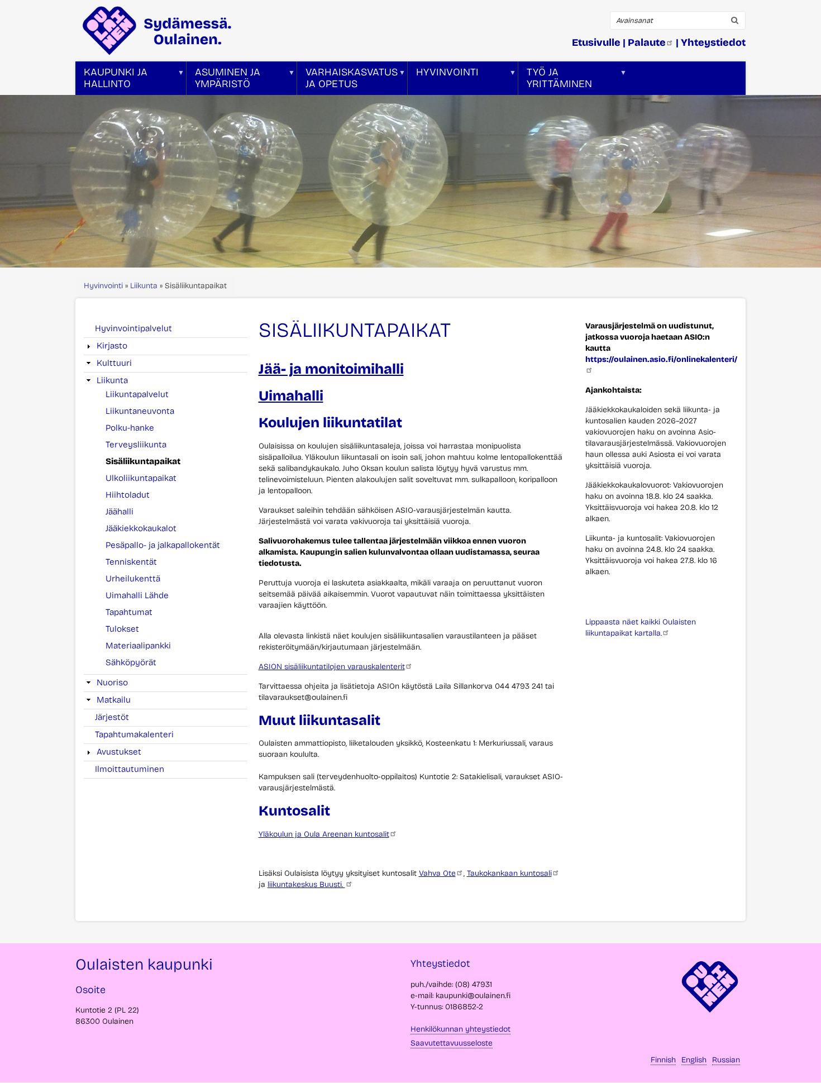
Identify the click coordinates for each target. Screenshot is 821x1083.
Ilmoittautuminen (129, 769)
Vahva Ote (437, 873)
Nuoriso (112, 683)
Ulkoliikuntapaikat (141, 478)
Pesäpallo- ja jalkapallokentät (163, 545)
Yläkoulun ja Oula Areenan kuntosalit (324, 834)
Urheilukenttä (133, 579)
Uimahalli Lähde (137, 595)
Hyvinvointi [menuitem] (443, 80)
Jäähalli (119, 512)
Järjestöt (112, 717)
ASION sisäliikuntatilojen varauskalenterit (332, 666)
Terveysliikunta (136, 445)
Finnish (663, 1060)
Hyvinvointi (103, 285)
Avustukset (119, 752)
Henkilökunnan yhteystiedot (460, 1029)
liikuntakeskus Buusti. (306, 884)
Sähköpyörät (131, 662)
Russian (726, 1060)
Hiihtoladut (128, 495)
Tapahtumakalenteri (134, 734)
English (694, 1060)
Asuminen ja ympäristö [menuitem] (223, 80)
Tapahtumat (129, 612)
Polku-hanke (130, 428)
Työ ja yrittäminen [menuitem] (555, 80)
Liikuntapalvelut (137, 394)
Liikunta (143, 285)
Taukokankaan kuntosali (509, 873)
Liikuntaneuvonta (140, 411)
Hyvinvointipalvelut (133, 328)
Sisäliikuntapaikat (143, 461)
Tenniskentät (131, 562)
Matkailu (114, 700)
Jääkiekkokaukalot (141, 528)
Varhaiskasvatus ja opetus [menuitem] (347, 80)
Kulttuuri (114, 363)
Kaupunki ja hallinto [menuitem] (111, 80)
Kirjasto (112, 346)
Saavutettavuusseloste (451, 1043)
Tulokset (122, 629)
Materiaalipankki (138, 646)
